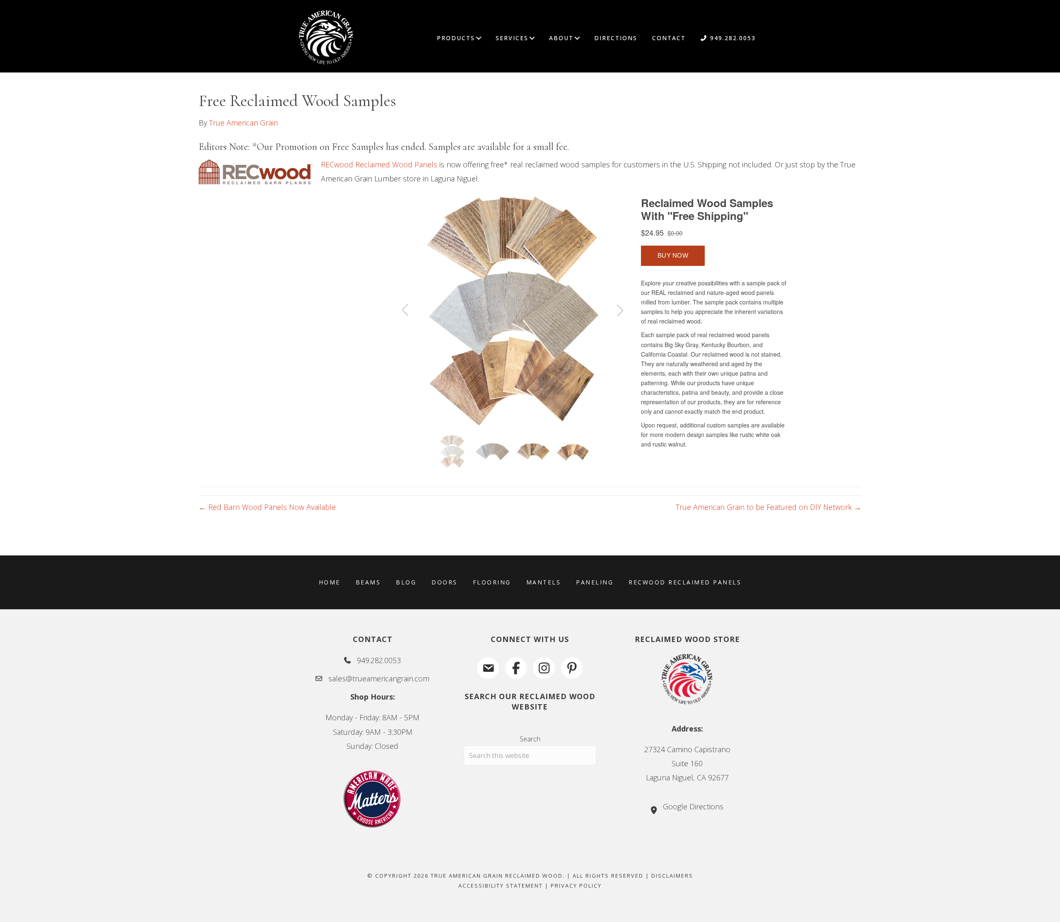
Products (456, 38)
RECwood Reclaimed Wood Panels (379, 164)
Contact (669, 38)
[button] (479, 38)
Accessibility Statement (500, 885)
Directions (615, 38)
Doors (444, 582)
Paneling (594, 582)
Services (512, 38)
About (561, 38)
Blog (406, 582)
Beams (368, 582)
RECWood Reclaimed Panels (685, 582)
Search (530, 738)
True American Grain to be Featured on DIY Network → (768, 507)
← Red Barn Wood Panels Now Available (267, 507)
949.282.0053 (732, 38)
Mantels (543, 582)
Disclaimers (672, 875)
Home (329, 582)
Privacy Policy (576, 885)
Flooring (492, 582)
